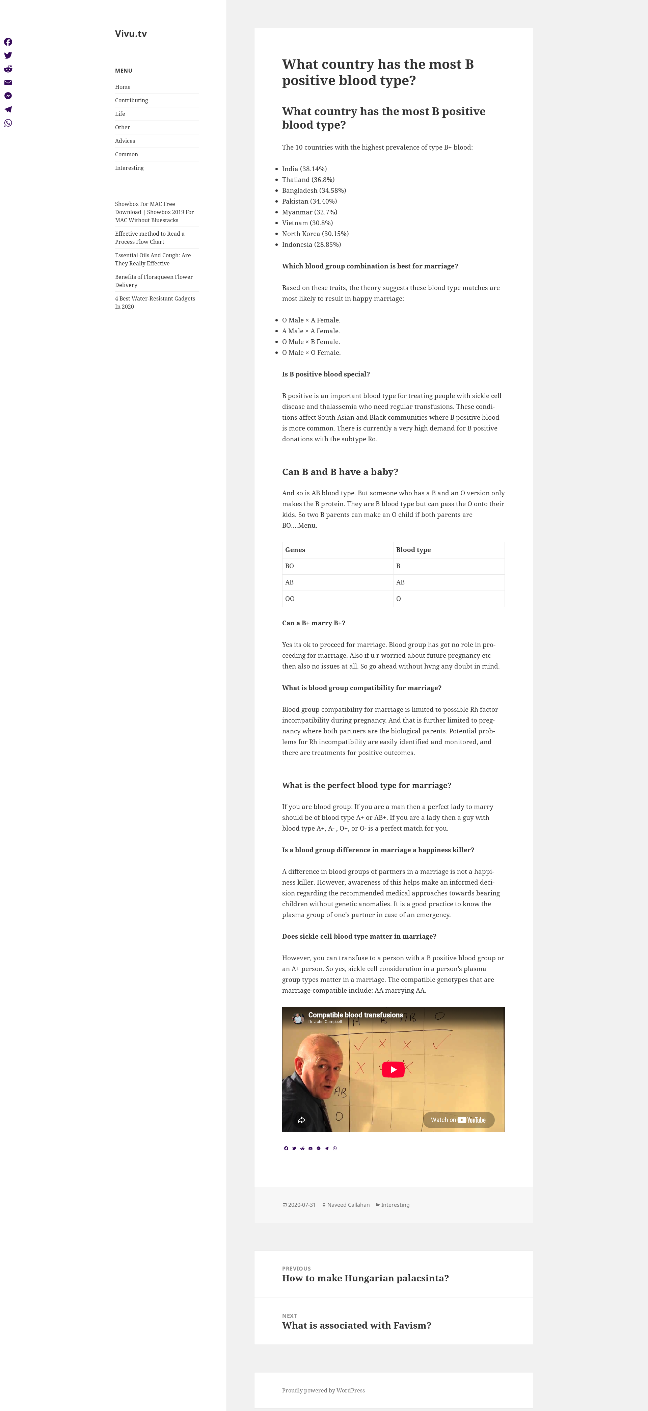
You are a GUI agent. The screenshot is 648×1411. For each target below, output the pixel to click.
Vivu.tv (131, 33)
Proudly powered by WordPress (323, 1390)
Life (120, 113)
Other (122, 127)
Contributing (131, 100)
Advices (125, 141)
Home (123, 86)
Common (126, 154)
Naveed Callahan (348, 1204)
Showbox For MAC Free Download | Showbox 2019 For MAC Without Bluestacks (154, 212)
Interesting (129, 168)
